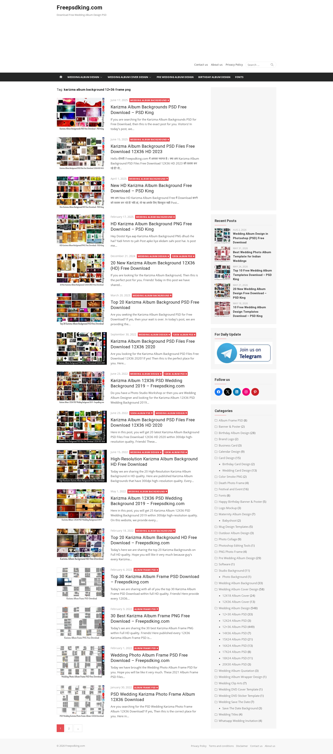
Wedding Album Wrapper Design (240, 677)
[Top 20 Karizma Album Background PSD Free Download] (82, 309)
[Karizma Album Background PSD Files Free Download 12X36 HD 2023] (82, 153)
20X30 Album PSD (234, 664)
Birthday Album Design (214, 77)
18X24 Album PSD (234, 658)
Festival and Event (231, 489)
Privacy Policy (234, 64)
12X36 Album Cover (235, 602)
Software (224, 564)
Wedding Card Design (236, 470)
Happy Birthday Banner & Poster (240, 502)
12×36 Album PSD (234, 627)
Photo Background (234, 577)
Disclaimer (242, 746)
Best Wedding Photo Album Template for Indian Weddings (252, 256)
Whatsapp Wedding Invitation (238, 721)
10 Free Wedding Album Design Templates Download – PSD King (249, 312)
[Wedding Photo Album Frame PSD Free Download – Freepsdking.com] (82, 662)
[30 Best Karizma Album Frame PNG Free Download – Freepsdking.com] (82, 623)
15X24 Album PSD (234, 639)
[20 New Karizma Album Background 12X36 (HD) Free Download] (82, 270)
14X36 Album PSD (234, 633)
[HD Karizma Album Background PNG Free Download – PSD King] (82, 230)
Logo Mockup (228, 508)
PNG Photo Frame (231, 552)
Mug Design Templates (234, 527)
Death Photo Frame (232, 483)
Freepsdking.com (79, 7)
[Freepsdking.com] (61, 77)
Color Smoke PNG (230, 476)
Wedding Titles (228, 714)
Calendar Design (229, 451)
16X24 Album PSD (234, 646)
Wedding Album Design (83, 77)
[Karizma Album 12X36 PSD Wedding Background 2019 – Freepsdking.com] (82, 387)
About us (217, 64)
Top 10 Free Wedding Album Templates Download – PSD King (252, 275)
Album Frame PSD (145, 569)
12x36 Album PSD (182, 256)
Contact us (201, 64)
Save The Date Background (240, 708)
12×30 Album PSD (234, 614)
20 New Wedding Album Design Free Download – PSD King (250, 293)
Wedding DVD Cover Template (238, 689)
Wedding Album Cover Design (128, 77)
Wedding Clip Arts (230, 683)
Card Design (227, 458)
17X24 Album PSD (234, 652)
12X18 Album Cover (235, 595)
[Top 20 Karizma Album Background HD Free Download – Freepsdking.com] (82, 544)
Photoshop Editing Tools (235, 545)
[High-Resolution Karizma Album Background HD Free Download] (82, 466)
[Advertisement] (203, 29)
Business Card (228, 445)
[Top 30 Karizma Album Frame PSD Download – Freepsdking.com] (82, 583)
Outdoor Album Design (234, 533)
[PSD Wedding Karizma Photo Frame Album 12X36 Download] (82, 701)
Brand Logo (226, 439)
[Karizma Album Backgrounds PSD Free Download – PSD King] (82, 114)
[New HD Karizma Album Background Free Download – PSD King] (82, 192)
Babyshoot (229, 520)
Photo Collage (228, 539)
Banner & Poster (229, 426)
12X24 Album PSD (234, 620)
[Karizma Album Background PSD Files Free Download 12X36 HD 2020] (82, 427)
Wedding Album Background (148, 100)
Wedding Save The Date (234, 702)
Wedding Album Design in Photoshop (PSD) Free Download (250, 238)
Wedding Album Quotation (236, 671)
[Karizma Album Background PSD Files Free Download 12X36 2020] (82, 348)
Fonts (239, 77)
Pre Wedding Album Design (175, 77)
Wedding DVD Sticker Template (239, 696)
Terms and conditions (221, 746)
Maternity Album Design (235, 514)
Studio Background (231, 570)
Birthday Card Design (236, 464)
